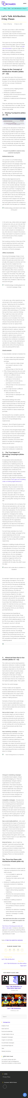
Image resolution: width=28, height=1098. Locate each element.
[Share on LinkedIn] (14, 950)
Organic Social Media (7, 1039)
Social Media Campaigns (8, 1042)
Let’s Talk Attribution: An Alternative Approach (14, 987)
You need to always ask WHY (9, 1059)
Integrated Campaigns (7, 1037)
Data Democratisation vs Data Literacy (11, 1063)
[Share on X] (5, 950)
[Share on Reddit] (18, 950)
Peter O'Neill (7, 24)
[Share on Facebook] (10, 950)
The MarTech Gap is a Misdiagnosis (10, 1061)
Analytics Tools (5, 1025)
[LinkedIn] (5, 1086)
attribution (8, 940)
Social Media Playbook (7, 1045)
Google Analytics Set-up (8, 1034)
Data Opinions (5, 1028)
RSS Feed (10, 1056)
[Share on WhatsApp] (22, 950)
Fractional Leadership (7, 1031)
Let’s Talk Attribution (14, 1008)
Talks (3, 1048)
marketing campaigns (17, 940)
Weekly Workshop (6, 1051)
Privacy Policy (6, 1077)
